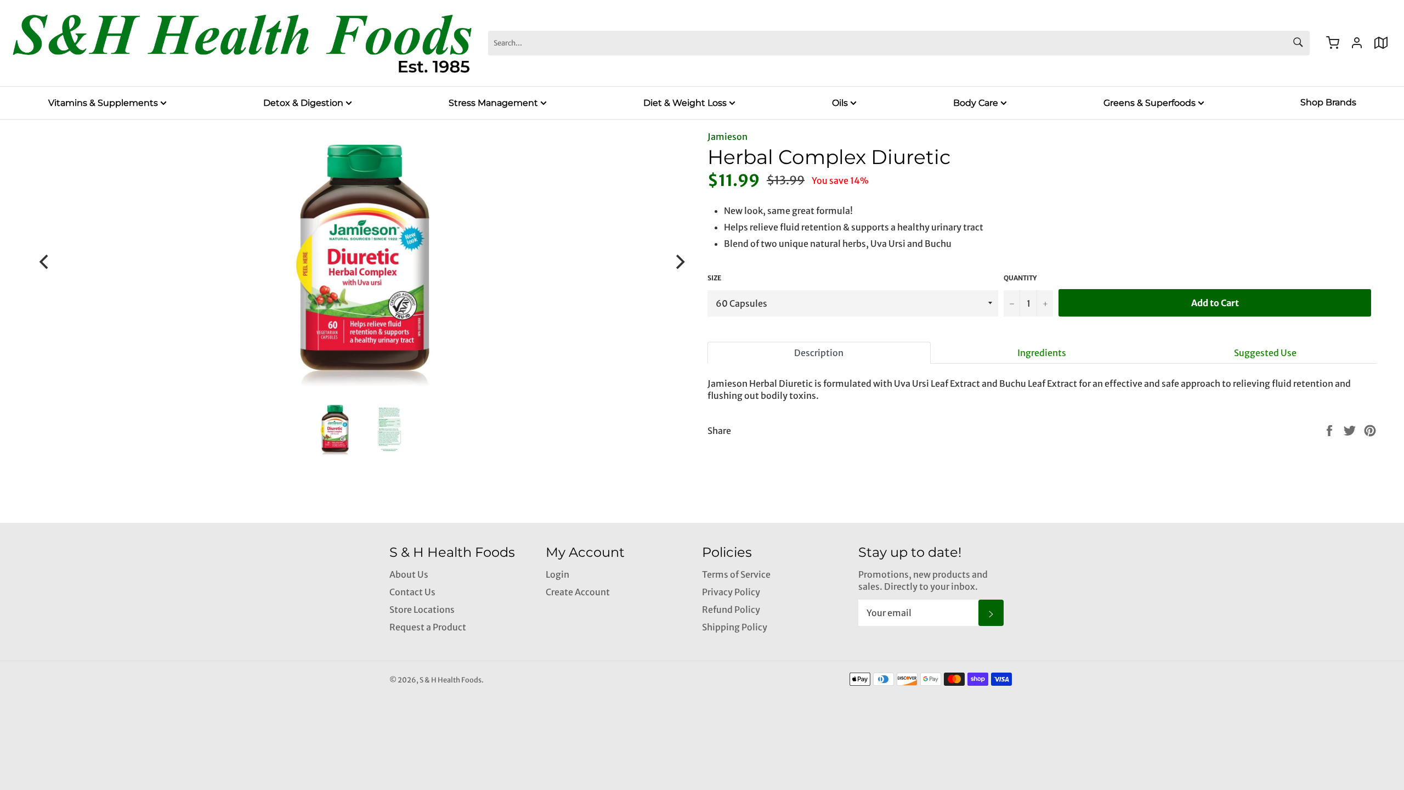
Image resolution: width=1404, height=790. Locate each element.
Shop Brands (1328, 102)
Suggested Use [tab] (1265, 352)
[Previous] (45, 262)
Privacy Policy (731, 591)
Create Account (578, 591)
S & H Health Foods (451, 679)
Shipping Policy (734, 627)
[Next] (679, 262)
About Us (408, 574)
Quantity (1020, 278)
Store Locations (422, 609)
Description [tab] (818, 352)
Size (714, 278)
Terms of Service (736, 574)
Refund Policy (731, 609)
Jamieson (727, 136)
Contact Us (412, 591)
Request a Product (427, 627)
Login (557, 574)
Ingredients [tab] (1041, 352)
